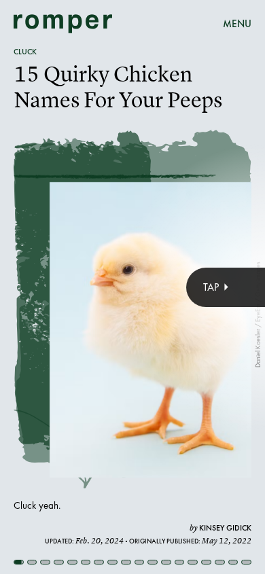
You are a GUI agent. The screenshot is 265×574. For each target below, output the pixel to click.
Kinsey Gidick (225, 527)
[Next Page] (176, 287)
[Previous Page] (44, 287)
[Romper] (63, 24)
